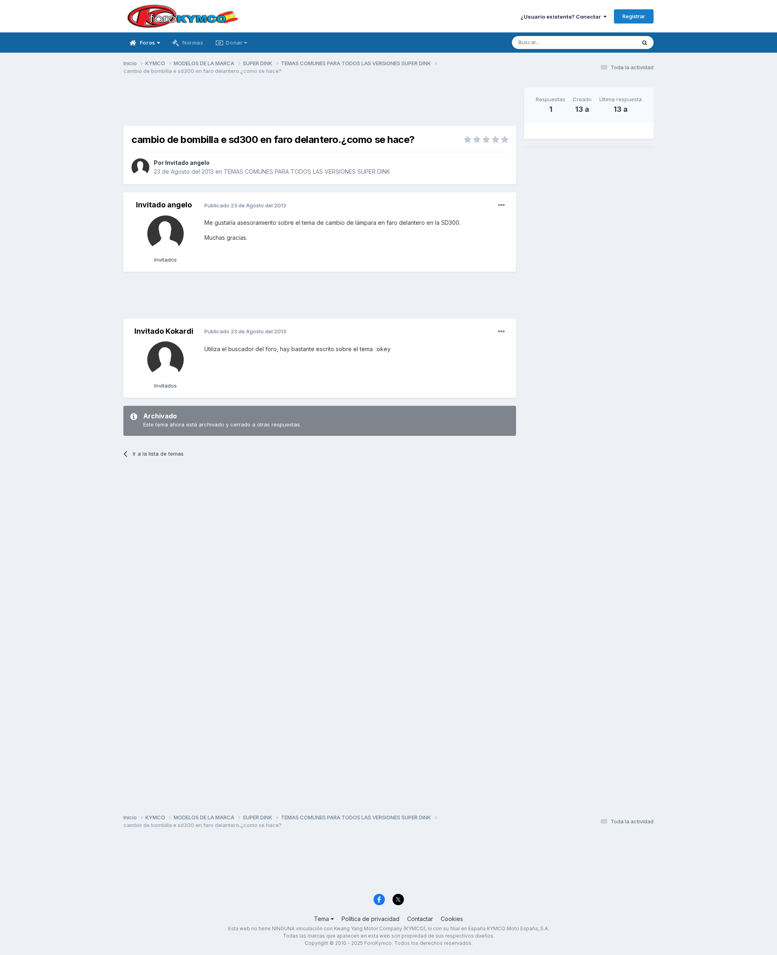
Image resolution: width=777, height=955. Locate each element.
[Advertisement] (319, 105)
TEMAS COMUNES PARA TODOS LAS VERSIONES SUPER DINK (307, 171)
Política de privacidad (370, 918)
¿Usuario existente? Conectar (561, 16)
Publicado (245, 205)
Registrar (633, 16)
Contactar (420, 918)
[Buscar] (645, 42)
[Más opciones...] (501, 205)
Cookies (452, 918)
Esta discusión (607, 42)
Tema (322, 918)
